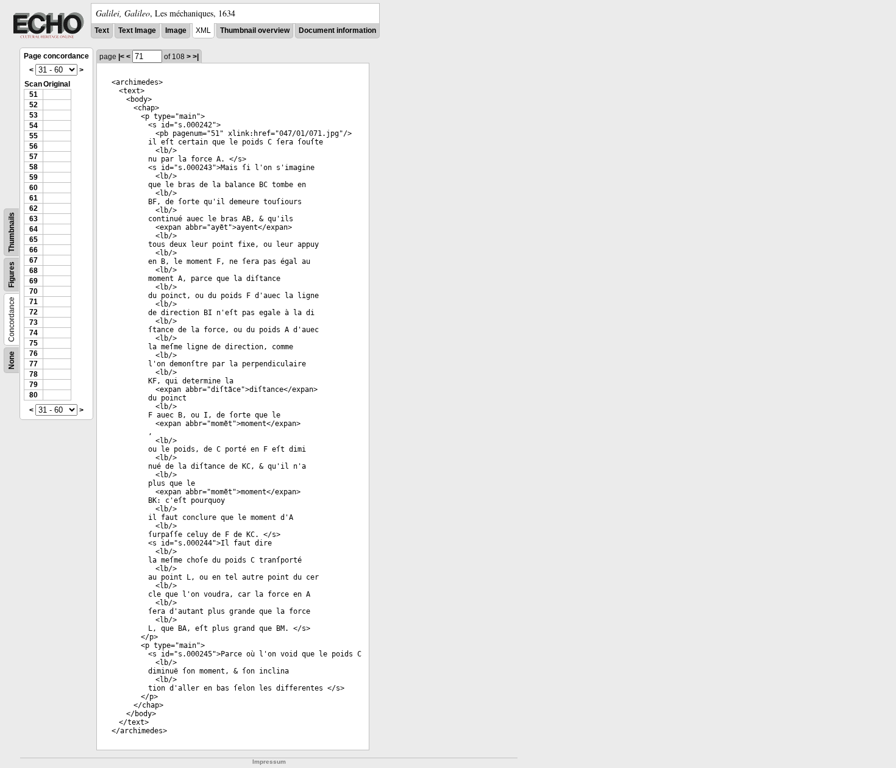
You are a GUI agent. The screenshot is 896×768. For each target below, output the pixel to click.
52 (33, 105)
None (11, 360)
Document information (337, 30)
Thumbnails (11, 232)
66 (33, 250)
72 (33, 312)
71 (33, 301)
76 (33, 353)
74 (33, 333)
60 (33, 187)
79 (33, 384)
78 (33, 374)
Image (176, 30)
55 (33, 136)
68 (33, 270)
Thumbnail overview (255, 30)
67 (33, 260)
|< (121, 56)
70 (33, 291)
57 (33, 156)
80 (33, 395)
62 (33, 208)
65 (33, 239)
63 (33, 219)
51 (33, 94)
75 (33, 343)
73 (33, 322)
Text (101, 30)
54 (33, 125)
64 (33, 229)
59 (33, 177)
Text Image (137, 30)
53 (33, 115)
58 (33, 167)
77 (33, 364)
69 (33, 281)
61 (33, 198)
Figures (11, 274)
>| (196, 56)
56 (33, 146)
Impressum (269, 761)
